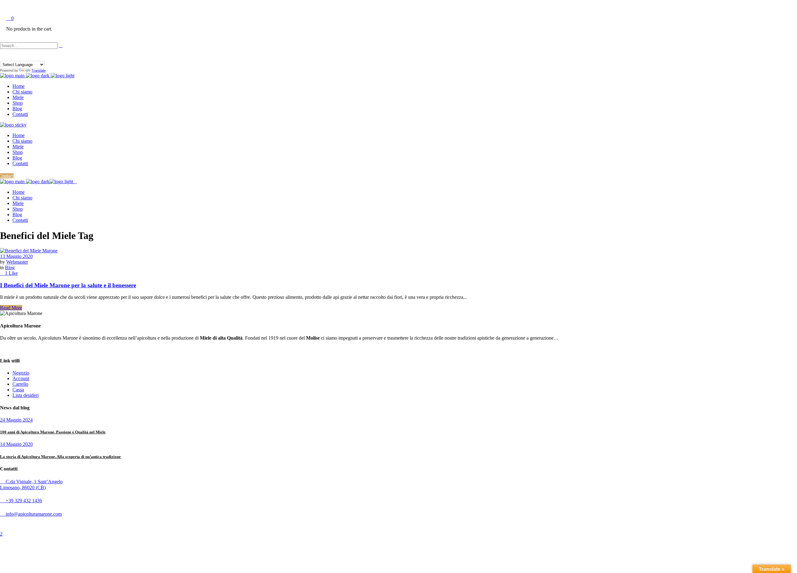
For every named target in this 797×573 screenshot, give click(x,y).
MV (191, 524)
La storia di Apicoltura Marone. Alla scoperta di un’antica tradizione (60, 456)
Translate (38, 70)
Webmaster (17, 262)
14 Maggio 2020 (16, 444)
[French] (14, 57)
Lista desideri (25, 395)
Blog (10, 267)
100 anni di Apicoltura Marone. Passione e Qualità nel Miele (53, 432)
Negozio (20, 372)
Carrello (20, 384)
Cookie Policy (149, 524)
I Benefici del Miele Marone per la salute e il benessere (68, 285)
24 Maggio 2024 (16, 420)
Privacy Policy (125, 524)
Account (20, 378)
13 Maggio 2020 (16, 256)
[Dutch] (3, 57)
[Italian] (19, 57)
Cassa (18, 389)
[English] (8, 57)
